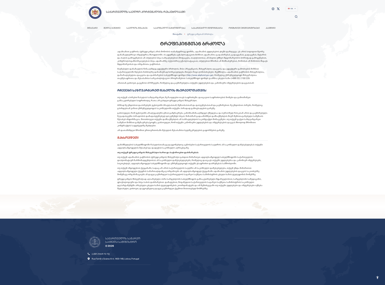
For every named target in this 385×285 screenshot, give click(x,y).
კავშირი (271, 28)
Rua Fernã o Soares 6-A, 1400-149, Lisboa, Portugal (115, 259)
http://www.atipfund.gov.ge (200, 75)
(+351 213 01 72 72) (101, 254)
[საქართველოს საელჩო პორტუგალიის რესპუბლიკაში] (95, 12)
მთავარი (92, 28)
